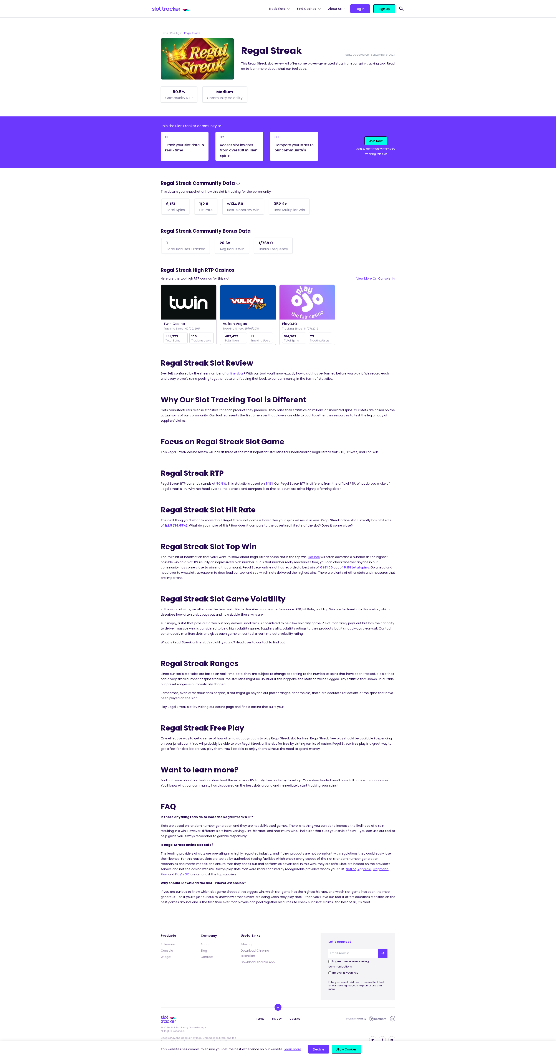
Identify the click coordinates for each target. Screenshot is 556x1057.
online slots (235, 373)
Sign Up (384, 9)
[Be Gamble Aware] (356, 1019)
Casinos (314, 557)
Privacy (277, 1019)
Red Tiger (176, 33)
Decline (318, 1049)
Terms (260, 1019)
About (205, 944)
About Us (335, 9)
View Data (188, 302)
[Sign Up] (382, 953)
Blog (204, 950)
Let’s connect (339, 941)
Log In (360, 9)
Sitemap (247, 944)
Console (167, 950)
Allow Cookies (346, 1049)
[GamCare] (377, 1018)
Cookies (295, 1019)
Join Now (375, 141)
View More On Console (373, 278)
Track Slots (276, 9)
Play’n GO (182, 874)
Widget (166, 957)
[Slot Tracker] (208, 9)
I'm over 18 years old (345, 972)
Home (164, 33)
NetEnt (351, 869)
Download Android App (258, 962)
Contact (207, 957)
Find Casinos (306, 9)
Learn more (292, 1049)
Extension (168, 944)
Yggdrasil (364, 869)
